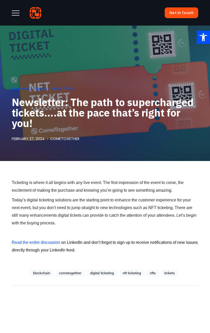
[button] (203, 37)
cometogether (64, 138)
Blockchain (41, 273)
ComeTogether (70, 273)
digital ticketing (102, 273)
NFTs (70, 88)
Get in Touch (181, 12)
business (20, 88)
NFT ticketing (132, 273)
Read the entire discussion (36, 242)
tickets (169, 273)
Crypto (40, 88)
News (56, 88)
